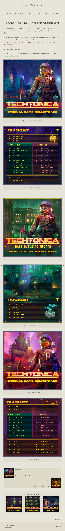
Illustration (19, 13)
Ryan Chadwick (32, 5)
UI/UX (8, 13)
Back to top (56, 526)
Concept (30, 13)
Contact (55, 13)
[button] (58, 519)
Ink (38, 13)
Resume (46, 13)
